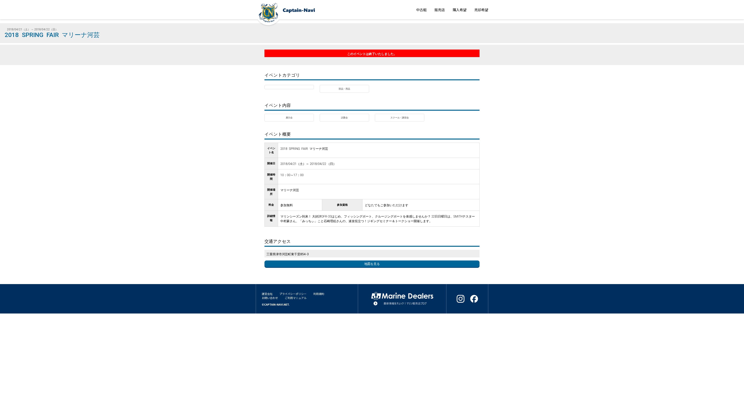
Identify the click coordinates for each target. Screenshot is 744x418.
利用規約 (318, 294)
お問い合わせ (270, 298)
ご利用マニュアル (296, 298)
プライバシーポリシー (293, 294)
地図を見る (372, 264)
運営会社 (267, 294)
